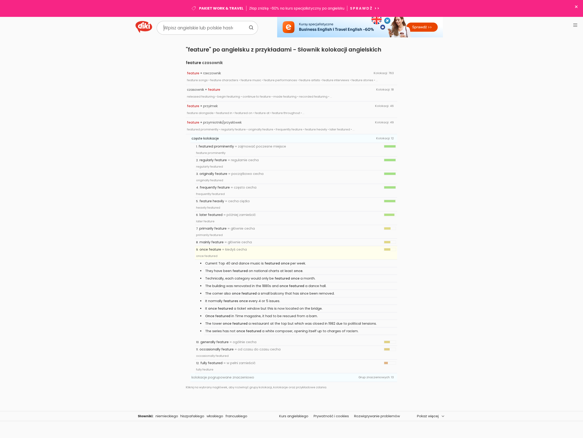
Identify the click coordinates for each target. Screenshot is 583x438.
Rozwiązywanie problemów (377, 416)
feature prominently (210, 153)
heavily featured (208, 207)
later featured (210, 215)
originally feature (213, 173)
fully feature (204, 369)
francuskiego (236, 416)
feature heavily (211, 201)
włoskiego (215, 416)
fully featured (211, 363)
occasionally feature (216, 349)
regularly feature (213, 160)
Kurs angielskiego (293, 416)
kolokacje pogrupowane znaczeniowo (223, 377)
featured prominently (216, 146)
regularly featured (209, 166)
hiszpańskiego (192, 416)
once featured (206, 256)
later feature (205, 221)
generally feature (214, 342)
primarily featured (209, 235)
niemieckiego (167, 416)
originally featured (209, 180)
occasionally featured (212, 356)
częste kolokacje (205, 138)
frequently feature (215, 187)
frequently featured (210, 194)
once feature (210, 249)
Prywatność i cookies (331, 416)
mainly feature (211, 242)
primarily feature (213, 228)
